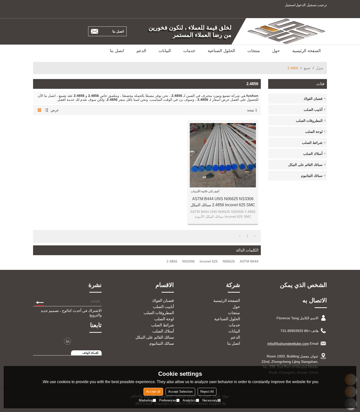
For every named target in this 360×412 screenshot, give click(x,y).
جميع (307, 68)
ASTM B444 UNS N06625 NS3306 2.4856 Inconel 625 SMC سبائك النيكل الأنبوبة (223, 202)
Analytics (189, 400)
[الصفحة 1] (255, 236)
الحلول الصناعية (221, 50)
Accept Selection (180, 391)
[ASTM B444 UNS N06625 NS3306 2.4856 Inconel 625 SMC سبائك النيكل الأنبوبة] (223, 155)
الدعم (141, 50)
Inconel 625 (209, 261)
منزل (319, 68)
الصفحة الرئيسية (306, 50)
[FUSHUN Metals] (286, 31)
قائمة (46, 110)
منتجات (253, 50)
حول (276, 50)
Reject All (207, 391)
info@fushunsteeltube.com (288, 343)
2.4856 (172, 261)
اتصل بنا (118, 31)
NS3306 (188, 261)
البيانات (164, 50)
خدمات (189, 50)
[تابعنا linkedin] (67, 341)
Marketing (146, 400)
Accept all (153, 391)
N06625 (229, 261)
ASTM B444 (249, 261)
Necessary (209, 400)
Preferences (167, 400)
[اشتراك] (40, 301)
